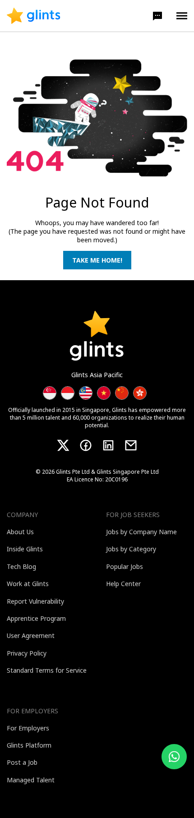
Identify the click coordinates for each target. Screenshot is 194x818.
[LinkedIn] (108, 445)
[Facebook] (86, 445)
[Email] (131, 445)
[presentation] (33, 16)
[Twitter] (63, 445)
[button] (157, 15)
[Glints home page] (33, 16)
